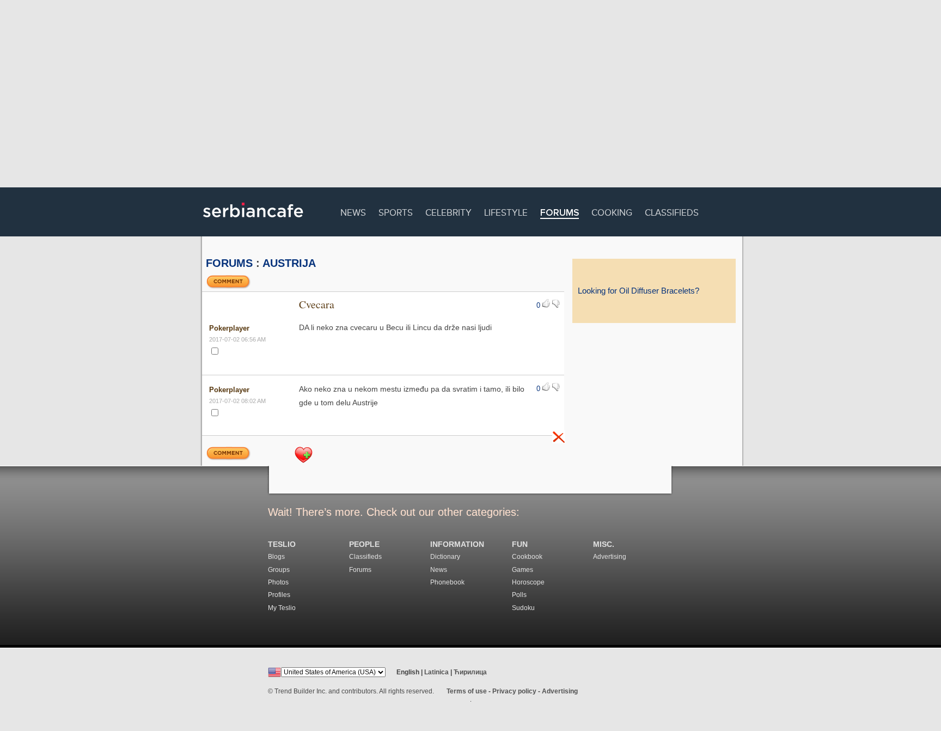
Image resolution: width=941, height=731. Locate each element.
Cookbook (527, 557)
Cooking (611, 211)
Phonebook (447, 582)
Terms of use (467, 691)
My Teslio (282, 608)
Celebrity (448, 211)
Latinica (436, 672)
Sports (395, 211)
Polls (519, 595)
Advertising (609, 557)
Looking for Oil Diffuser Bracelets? (638, 291)
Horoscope (528, 582)
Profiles (279, 595)
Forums (559, 213)
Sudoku (523, 608)
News (353, 211)
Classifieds (672, 211)
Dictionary (445, 557)
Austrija (289, 263)
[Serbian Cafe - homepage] (253, 221)
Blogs (276, 557)
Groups (279, 570)
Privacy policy (514, 691)
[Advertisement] (470, 95)
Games (522, 570)
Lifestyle (506, 211)
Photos (278, 582)
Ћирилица (470, 672)
